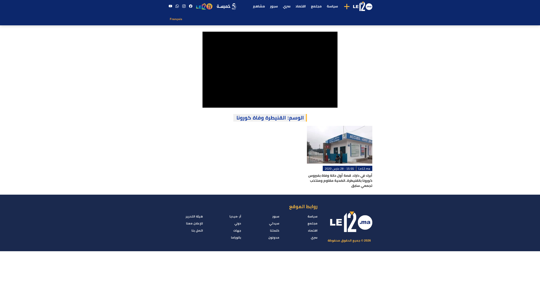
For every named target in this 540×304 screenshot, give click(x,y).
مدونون (273, 237)
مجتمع (316, 6)
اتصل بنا (197, 230)
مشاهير (259, 6)
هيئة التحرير (194, 216)
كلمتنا (274, 230)
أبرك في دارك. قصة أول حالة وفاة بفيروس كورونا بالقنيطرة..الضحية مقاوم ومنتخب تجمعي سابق (340, 180)
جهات (237, 230)
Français (176, 19)
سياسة (332, 6)
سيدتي (274, 223)
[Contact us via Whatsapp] (177, 6)
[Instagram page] (184, 6)
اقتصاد (301, 6)
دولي (237, 223)
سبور (274, 6)
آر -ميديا (235, 216)
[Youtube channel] (170, 6)
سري (286, 6)
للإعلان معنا (194, 223)
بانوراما (236, 237)
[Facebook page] (190, 6)
